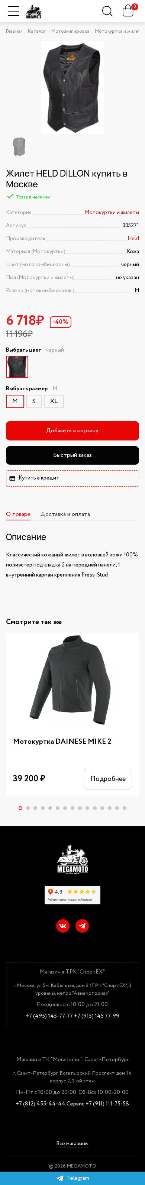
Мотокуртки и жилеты (112, 212)
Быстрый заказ (72, 455)
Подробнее (108, 779)
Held (133, 238)
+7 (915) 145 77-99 (96, 1016)
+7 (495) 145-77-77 (49, 1016)
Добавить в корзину (72, 430)
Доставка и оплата (65, 514)
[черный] (17, 367)
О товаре (18, 514)
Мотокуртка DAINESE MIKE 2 (62, 742)
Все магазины (72, 1144)
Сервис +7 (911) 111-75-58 (98, 1104)
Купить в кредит (39, 478)
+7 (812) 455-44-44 (40, 1104)
